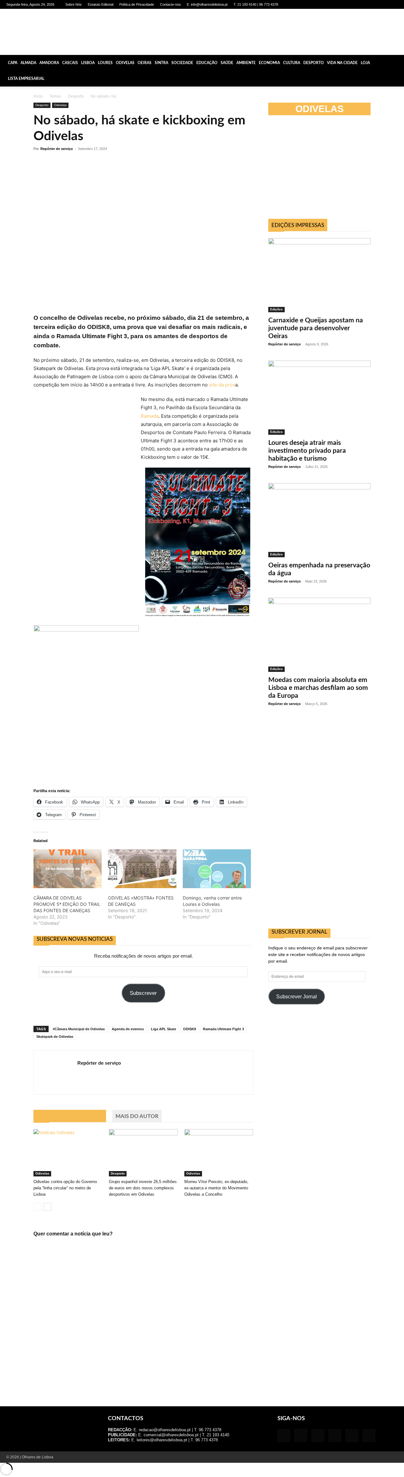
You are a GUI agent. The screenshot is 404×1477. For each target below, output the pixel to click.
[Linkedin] (361, 4)
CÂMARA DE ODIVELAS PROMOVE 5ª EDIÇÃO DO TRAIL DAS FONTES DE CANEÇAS (66, 904)
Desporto (313, 63)
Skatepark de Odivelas (54, 1036)
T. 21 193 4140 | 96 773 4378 (256, 4)
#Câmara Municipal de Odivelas (79, 1029)
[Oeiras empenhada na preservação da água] (319, 520)
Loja (365, 63)
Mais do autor (137, 1116)
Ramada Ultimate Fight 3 (223, 1029)
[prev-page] (37, 1207)
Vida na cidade (342, 63)
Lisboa (88, 63)
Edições (276, 309)
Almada (28, 63)
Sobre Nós (73, 4)
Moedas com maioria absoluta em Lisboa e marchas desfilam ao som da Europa (318, 688)
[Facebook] (341, 4)
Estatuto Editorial (100, 4)
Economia (269, 63)
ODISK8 (189, 1029)
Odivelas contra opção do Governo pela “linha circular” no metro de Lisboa (65, 1188)
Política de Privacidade (136, 4)
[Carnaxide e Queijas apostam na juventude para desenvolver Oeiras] (319, 275)
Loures (105, 63)
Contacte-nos (170, 4)
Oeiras (145, 63)
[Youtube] (393, 4)
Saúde (227, 63)
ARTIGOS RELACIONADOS (70, 1116)
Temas (55, 96)
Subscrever (143, 993)
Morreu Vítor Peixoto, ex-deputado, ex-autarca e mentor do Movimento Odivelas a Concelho (216, 1188)
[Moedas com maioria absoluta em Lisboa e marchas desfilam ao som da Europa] (319, 635)
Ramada (149, 416)
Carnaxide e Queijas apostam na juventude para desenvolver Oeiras (315, 328)
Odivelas (125, 63)
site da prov (222, 385)
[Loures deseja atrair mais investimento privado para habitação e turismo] (319, 398)
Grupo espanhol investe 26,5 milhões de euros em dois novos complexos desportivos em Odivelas (143, 1188)
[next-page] (47, 1207)
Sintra (161, 63)
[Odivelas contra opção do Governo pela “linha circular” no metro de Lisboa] (67, 1152)
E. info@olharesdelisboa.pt (207, 4)
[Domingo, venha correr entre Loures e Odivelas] (217, 868)
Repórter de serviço (56, 149)
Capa (12, 63)
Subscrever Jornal (296, 996)
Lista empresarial (26, 79)
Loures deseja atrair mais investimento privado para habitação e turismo (307, 451)
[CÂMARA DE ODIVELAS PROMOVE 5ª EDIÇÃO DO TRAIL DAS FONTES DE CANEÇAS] (67, 868)
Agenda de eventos (128, 1029)
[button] (396, 62)
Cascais (70, 63)
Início (38, 96)
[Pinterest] (372, 4)
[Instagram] (351, 4)
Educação (206, 63)
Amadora (49, 63)
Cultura (291, 63)
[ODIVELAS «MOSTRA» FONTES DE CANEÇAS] (142, 868)
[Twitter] (382, 4)
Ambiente (246, 63)
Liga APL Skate (163, 1029)
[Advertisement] (319, 169)
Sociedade (182, 63)
